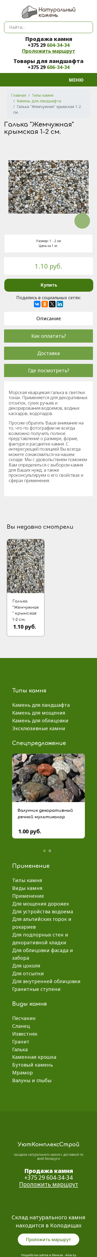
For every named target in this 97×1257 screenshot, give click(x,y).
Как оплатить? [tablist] (48, 336)
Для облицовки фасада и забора (42, 954)
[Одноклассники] (44, 304)
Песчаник (24, 1018)
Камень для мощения (38, 712)
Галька (20, 1049)
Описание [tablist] (48, 318)
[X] (52, 304)
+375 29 (49, 45)
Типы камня (27, 880)
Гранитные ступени (36, 989)
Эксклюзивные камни (38, 728)
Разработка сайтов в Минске (42, 1255)
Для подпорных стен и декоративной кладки (40, 938)
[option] (48, 800)
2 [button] (49, 850)
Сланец (21, 1026)
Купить (49, 285)
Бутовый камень (32, 1064)
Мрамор (22, 1072)
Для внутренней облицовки (46, 981)
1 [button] (44, 850)
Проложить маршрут (48, 51)
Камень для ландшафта (41, 705)
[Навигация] (79, 80)
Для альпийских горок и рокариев (41, 923)
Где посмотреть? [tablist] (48, 370)
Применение (28, 896)
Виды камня (27, 888)
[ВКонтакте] (37, 304)
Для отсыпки (28, 973)
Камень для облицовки (40, 720)
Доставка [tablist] (48, 353)
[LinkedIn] (60, 304)
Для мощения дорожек (40, 903)
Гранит (20, 1041)
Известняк (24, 1033)
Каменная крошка (34, 1057)
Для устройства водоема (42, 911)
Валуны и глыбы (31, 1080)
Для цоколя (26, 965)
